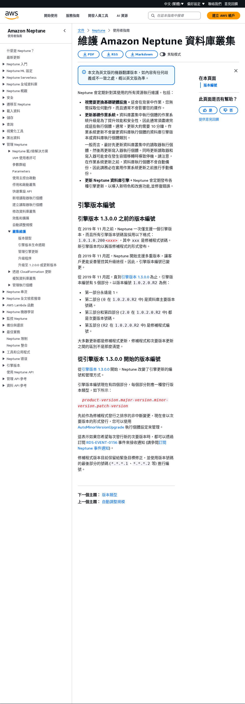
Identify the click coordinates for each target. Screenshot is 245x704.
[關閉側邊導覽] (64, 30)
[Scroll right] (131, 15)
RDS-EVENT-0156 (101, 442)
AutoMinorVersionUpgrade (101, 427)
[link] (121, 30)
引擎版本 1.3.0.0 (135, 277)
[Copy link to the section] (74, 205)
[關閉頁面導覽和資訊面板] (236, 71)
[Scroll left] (40, 15)
